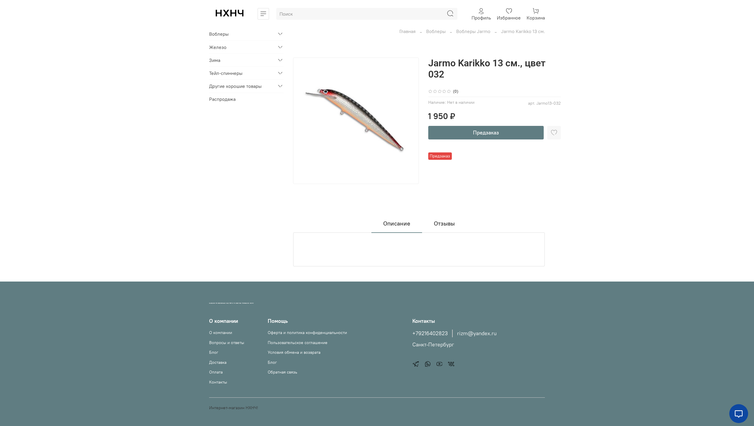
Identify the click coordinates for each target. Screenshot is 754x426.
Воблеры (436, 31)
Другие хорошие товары (235, 86)
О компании (220, 332)
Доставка (217, 362)
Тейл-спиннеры (225, 73)
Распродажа (222, 99)
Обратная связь (282, 372)
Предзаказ (486, 132)
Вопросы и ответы (226, 342)
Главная (407, 31)
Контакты (218, 382)
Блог (213, 352)
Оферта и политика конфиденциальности (307, 332)
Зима (214, 60)
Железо (217, 47)
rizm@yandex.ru (477, 333)
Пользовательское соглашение (298, 342)
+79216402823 (430, 333)
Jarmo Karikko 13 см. (523, 31)
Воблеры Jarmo (473, 31)
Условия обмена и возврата (294, 352)
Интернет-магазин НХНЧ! (233, 407)
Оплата (216, 372)
